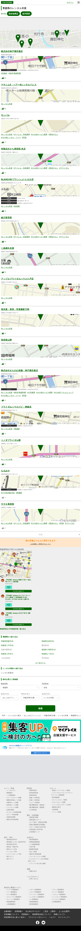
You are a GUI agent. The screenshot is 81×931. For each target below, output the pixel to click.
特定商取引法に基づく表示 (14, 917)
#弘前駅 (17, 206)
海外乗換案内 (33, 839)
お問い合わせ (33, 879)
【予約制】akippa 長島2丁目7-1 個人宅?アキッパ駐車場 (18, 580)
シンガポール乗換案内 (36, 897)
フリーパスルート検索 (14, 797)
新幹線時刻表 (33, 793)
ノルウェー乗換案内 (58, 894)
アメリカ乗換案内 (12, 889)
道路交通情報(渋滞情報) (37, 824)
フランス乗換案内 (58, 889)
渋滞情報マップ (34, 832)
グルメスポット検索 (58, 802)
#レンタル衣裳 (6, 104)
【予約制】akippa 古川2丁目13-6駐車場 (17, 614)
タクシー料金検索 (12, 814)
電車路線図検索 (34, 842)
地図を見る (33, 871)
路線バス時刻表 (34, 797)
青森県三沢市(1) (7, 654)
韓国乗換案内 (11, 902)
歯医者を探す (56, 807)
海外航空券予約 (12, 844)
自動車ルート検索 (12, 802)
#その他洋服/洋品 (8, 493)
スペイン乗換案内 (58, 892)
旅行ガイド (10, 856)
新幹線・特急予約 (12, 847)
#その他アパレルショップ (64, 392)
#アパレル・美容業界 (22, 134)
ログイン (70, 2)
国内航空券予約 (12, 839)
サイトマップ (63, 917)
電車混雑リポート (35, 820)
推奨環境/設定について (41, 914)
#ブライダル (64, 168)
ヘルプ (51, 917)
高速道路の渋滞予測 (36, 829)
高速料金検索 (11, 817)
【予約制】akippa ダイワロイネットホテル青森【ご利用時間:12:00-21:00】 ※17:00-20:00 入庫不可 (17, 597)
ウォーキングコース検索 (37, 856)
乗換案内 (9, 793)
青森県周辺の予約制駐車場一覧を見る (13, 629)
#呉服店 (4, 73)
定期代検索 (10, 810)
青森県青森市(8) (7, 641)
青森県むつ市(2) (48, 654)
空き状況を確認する (18, 591)
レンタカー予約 (12, 851)
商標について (59, 914)
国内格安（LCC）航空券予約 (16, 842)
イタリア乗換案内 (35, 892)
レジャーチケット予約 (14, 854)
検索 (40, 708)
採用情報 (18, 911)
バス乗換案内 (11, 795)
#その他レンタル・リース (11, 137)
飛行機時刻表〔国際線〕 (37, 807)
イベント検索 (56, 812)
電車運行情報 (33, 817)
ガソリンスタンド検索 (59, 800)
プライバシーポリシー (36, 917)
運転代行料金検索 (12, 819)
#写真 (24, 137)
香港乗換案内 (33, 902)
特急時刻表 (33, 795)
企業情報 (7, 911)
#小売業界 (31, 392)
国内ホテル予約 (12, 849)
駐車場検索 (55, 797)
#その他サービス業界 (39, 134)
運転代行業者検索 (35, 854)
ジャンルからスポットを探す (61, 805)
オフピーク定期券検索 (14, 812)
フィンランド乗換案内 (36, 894)
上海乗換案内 (11, 904)
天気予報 (32, 847)
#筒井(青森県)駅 (15, 73)
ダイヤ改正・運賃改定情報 (38, 822)
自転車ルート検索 (12, 805)
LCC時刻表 (33, 810)
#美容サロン (53, 134)
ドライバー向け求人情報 (37, 863)
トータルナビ (11, 790)
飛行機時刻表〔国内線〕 (37, 805)
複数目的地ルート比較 (14, 800)
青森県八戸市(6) (7, 645)
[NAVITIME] (7, 2)
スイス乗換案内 (12, 894)
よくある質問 (64, 911)
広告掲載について (11, 914)
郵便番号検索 (33, 849)
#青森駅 (17, 429)
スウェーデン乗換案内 (14, 897)
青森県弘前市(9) (48, 641)
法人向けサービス (32, 911)
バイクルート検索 (12, 807)
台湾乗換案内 (56, 902)
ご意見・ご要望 (49, 911)
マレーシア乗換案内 (13, 899)
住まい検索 (33, 851)
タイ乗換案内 (33, 899)
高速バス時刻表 (34, 800)
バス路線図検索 (34, 844)
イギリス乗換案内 (35, 889)
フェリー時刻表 (34, 802)
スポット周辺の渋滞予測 (37, 827)
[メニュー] (78, 2)
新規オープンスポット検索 (61, 790)
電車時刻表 (33, 790)
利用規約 (25, 914)
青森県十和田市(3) (49, 650)
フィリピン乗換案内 (58, 899)
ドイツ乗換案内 (12, 892)
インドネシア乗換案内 (59, 897)
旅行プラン (10, 859)
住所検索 (55, 809)
